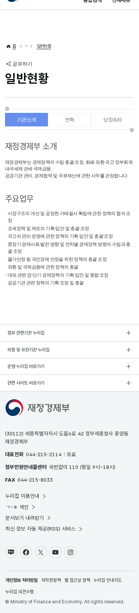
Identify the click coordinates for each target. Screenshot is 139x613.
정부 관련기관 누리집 (25, 333)
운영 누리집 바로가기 (25, 366)
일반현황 (44, 46)
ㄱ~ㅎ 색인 (17, 507)
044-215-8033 (35, 480)
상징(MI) (112, 120)
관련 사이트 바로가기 (25, 383)
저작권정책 (51, 580)
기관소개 (26, 120)
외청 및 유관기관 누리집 (28, 350)
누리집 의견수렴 (19, 592)
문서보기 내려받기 (24, 518)
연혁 (70, 120)
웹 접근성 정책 (77, 580)
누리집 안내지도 (107, 580)
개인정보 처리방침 (21, 580)
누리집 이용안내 (22, 496)
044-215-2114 (43, 454)
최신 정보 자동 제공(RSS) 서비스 (40, 529)
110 (73, 467)
